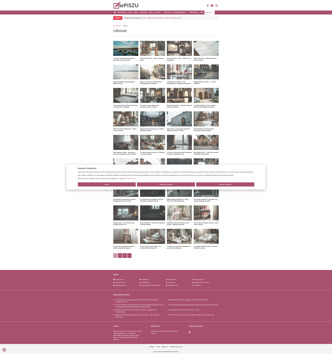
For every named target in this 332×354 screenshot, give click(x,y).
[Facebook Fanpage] (207, 5)
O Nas (158, 346)
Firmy (136, 12)
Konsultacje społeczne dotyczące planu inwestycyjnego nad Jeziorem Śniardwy (194, 305)
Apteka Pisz (145, 279)
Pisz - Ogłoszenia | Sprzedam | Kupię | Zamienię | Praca (162, 18)
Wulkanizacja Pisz (120, 285)
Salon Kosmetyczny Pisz (202, 282)
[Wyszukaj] (216, 5)
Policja (129, 12)
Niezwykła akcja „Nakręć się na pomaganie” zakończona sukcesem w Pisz (192, 315)
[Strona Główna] (115, 12)
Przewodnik (193, 12)
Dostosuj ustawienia (166, 184)
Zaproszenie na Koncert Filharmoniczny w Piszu (184, 310)
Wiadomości (121, 12)
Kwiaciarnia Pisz (199, 279)
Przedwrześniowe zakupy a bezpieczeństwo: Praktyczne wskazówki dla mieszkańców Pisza (137, 301)
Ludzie (201, 12)
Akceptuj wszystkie (225, 184)
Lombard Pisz (172, 279)
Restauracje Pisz (173, 285)
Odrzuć (107, 184)
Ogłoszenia (143, 12)
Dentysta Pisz (119, 279)
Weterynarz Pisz (120, 282)
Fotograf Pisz (146, 282)
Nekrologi (167, 12)
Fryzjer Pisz (171, 282)
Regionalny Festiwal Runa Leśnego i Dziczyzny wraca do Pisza (188, 299)
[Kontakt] (212, 5)
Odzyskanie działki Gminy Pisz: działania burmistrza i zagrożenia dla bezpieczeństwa (136, 311)
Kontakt (153, 333)
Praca (151, 12)
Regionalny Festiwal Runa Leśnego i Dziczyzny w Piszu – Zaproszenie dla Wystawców (137, 316)
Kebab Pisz (198, 285)
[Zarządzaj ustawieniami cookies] (4, 349)
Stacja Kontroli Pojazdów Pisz (151, 285)
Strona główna (117, 26)
